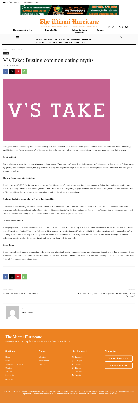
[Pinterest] (18, 71)
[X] (12, 71)
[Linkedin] (123, 27)
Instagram (78, 360)
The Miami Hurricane (23, 336)
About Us (9, 379)
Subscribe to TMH (118, 358)
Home (5, 49)
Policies (41, 364)
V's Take (12, 49)
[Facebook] (116, 27)
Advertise (42, 357)
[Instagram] (109, 27)
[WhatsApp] (24, 71)
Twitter (78, 364)
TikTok (77, 368)
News (7, 357)
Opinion (8, 368)
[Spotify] (126, 27)
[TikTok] (113, 27)
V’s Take (8, 371)
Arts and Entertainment (14, 364)
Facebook (78, 357)
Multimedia (9, 375)
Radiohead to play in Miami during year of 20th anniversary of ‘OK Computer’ (106, 294)
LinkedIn (78, 371)
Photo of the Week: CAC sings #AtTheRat (20, 293)
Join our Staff (44, 360)
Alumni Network (118, 365)
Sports (7, 360)
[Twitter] (119, 27)
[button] (120, 37)
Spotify (78, 375)
